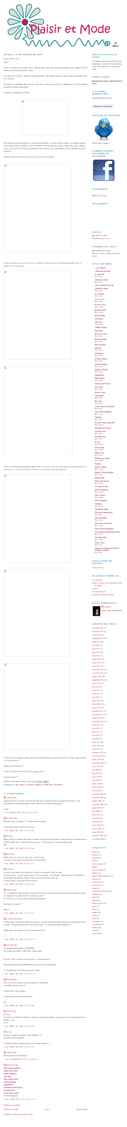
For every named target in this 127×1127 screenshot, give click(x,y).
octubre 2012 (96, 676)
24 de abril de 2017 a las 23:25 (20, 1099)
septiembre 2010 (98, 763)
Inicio (47, 1109)
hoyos (94, 906)
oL (7, 1032)
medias (39, 784)
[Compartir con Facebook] (45, 781)
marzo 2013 (96, 659)
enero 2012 (96, 707)
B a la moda (99, 293)
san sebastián (96, 924)
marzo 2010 (96, 783)
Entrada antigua (81, 1109)
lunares (29, 784)
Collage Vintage (101, 327)
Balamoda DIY (100, 310)
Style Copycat (100, 495)
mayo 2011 (96, 735)
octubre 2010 (96, 759)
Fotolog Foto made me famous (103, 594)
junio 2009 (96, 814)
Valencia (95, 879)
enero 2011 (96, 749)
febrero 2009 (96, 828)
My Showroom (100, 436)
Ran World (10, 818)
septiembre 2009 (98, 804)
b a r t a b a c (100, 299)
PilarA (8, 854)
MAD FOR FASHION (103, 412)
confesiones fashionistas (100, 891)
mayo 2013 (96, 652)
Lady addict (99, 395)
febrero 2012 (96, 704)
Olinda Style (99, 453)
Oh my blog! (99, 447)
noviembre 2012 (98, 673)
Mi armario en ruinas (103, 428)
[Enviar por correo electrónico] (38, 781)
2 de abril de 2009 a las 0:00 (19, 1005)
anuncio (95, 888)
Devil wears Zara (101, 333)
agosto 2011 (96, 725)
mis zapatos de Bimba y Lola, (31, 467)
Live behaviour (97, 580)
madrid (94, 912)
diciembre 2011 (97, 711)
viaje (93, 930)
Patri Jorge (10, 945)
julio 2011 (95, 728)
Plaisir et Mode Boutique (104, 472)
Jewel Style (99, 387)
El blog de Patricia (98, 591)
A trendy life (99, 274)
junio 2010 (96, 773)
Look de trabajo (97, 870)
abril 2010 (95, 780)
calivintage (99, 318)
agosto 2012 (96, 683)
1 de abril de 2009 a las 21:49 (19, 974)
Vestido (58, 784)
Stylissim (98, 503)
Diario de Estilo (100, 339)
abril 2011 (95, 738)
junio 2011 (96, 732)
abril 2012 (95, 697)
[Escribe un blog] (40, 781)
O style (97, 442)
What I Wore (100, 542)
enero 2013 (96, 666)
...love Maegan (100, 267)
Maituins (98, 417)
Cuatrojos (9, 1052)
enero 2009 (96, 832)
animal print (96, 882)
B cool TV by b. (100, 304)
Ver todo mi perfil (111, 610)
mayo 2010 (96, 777)
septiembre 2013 (98, 638)
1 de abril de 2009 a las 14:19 (19, 939)
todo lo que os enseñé (67, 263)
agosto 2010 (96, 766)
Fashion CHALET (101, 369)
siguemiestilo (99, 477)
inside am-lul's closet (102, 383)
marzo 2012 (96, 700)
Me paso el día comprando (105, 422)
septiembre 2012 (98, 680)
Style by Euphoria (101, 489)
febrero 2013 (96, 662)
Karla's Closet (100, 392)
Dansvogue (99, 330)
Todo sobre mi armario (103, 523)
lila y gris (98, 401)
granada (95, 900)
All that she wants (101, 279)
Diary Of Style (100, 344)
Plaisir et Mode (100, 467)
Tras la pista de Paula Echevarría (107, 532)
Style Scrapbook (101, 500)
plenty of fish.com (106, 238)
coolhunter (96, 894)
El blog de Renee (101, 358)
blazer (20, 784)
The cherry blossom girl (103, 512)
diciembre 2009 (97, 794)
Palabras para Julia (102, 458)
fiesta (94, 897)
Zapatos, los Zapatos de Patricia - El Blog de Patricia (107, 549)
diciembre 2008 (97, 835)
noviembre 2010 (98, 756)
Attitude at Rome (101, 288)
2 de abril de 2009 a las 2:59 (19, 1047)
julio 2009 (95, 811)
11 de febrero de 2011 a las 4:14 (21, 1059)
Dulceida (98, 348)
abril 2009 (95, 822)
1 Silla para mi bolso (102, 271)
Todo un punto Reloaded (104, 528)
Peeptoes (98, 463)
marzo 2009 (96, 825)
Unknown (9, 797)
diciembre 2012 (97, 669)
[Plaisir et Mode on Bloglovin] (103, 107)
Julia (7, 869)
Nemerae (9, 1011)
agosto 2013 (96, 642)
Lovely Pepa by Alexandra (104, 406)
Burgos (94, 852)
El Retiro (95, 855)
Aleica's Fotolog (98, 567)
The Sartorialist (101, 517)
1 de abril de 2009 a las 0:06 (19, 830)
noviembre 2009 (98, 797)
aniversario (96, 885)
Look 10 (95, 588)
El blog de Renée (12, 918)
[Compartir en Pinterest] (47, 781)
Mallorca (95, 873)
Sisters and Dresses (102, 481)
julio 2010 (95, 770)
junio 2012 (96, 690)
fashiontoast (99, 375)
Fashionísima (100, 378)
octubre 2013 (96, 635)
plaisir (94, 918)
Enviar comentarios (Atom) (23, 1114)
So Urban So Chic (101, 486)
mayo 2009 (96, 818)
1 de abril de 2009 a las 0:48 (19, 848)
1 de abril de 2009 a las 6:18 (19, 884)
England (95, 858)
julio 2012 (95, 687)
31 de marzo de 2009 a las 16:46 (20, 812)
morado (48, 784)
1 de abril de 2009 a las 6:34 (19, 913)
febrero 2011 (96, 745)
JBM (93, 867)
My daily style (100, 431)
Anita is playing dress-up (104, 285)
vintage (94, 933)
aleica (107, 607)
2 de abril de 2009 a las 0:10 (19, 1026)
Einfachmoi (99, 353)
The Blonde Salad (101, 509)
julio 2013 (95, 645)
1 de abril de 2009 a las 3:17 (19, 863)
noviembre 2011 (98, 714)
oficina (94, 915)
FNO (94, 861)
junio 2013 (96, 648)
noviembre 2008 (98, 839)
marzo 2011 (96, 742)
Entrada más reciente (11, 1109)
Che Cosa (98, 322)
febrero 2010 (96, 787)
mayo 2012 (96, 693)
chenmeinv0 (10, 1065)
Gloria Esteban (97, 864)
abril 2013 (95, 656)
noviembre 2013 (98, 631)
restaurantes (96, 921)
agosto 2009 (96, 808)
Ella (7, 836)
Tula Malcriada (100, 537)
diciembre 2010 (97, 752)
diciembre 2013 (97, 628)
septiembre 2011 (98, 721)
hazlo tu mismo (97, 903)
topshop (95, 927)
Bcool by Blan (100, 315)
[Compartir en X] (43, 781)
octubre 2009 (96, 801)
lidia (93, 909)
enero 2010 (96, 790)
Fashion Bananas (101, 364)
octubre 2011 (96, 718)
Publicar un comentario (12, 1105)
